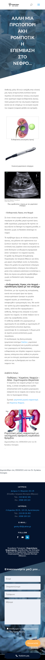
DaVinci (24, 342)
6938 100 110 (24, 500)
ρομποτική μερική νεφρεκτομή (26, 400)
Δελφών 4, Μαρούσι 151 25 (22, 491)
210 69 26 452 (25, 513)
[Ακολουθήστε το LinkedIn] (27, 537)
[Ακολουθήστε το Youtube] (22, 537)
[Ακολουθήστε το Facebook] (18, 537)
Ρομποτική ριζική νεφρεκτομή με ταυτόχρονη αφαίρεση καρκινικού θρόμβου (21, 435)
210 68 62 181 (25, 497)
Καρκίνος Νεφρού (17, 403)
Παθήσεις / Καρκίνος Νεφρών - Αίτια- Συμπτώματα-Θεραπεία (23, 378)
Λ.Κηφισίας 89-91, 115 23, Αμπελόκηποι (22, 510)
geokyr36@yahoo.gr (22, 526)
